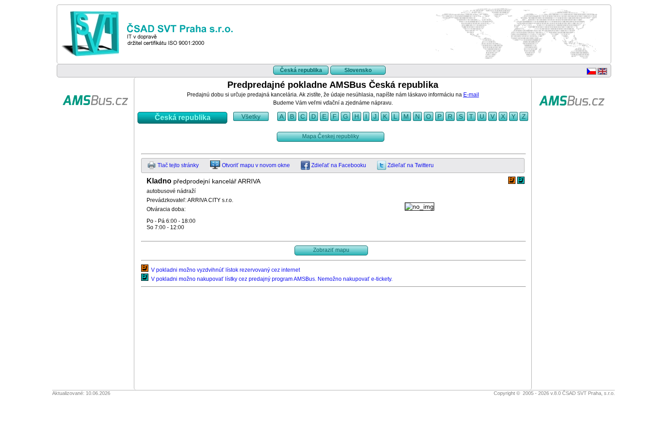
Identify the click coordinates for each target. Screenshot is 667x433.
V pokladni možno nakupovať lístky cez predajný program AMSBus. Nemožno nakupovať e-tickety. (270, 279)
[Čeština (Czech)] (591, 73)
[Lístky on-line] (95, 119)
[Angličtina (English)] (602, 73)
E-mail (471, 94)
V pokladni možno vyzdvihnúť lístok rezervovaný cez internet (224, 270)
